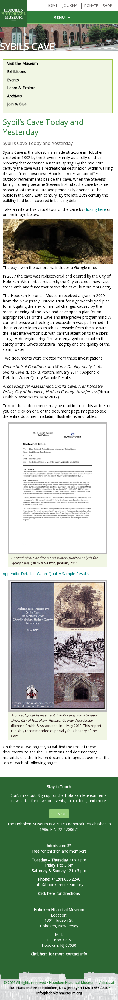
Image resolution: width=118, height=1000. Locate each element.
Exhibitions (16, 71)
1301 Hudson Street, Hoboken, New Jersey (42, 987)
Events (13, 80)
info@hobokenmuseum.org (59, 884)
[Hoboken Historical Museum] (15, 27)
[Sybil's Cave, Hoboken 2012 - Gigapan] (58, 241)
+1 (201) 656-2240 (94, 987)
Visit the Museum (22, 63)
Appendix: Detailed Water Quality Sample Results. (46, 573)
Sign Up (59, 813)
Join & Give (17, 104)
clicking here (95, 209)
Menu (59, 17)
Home (52, 5)
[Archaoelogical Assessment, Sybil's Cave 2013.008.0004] (57, 645)
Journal (71, 5)
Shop (107, 5)
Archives (14, 96)
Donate (91, 5)
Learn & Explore (21, 88)
